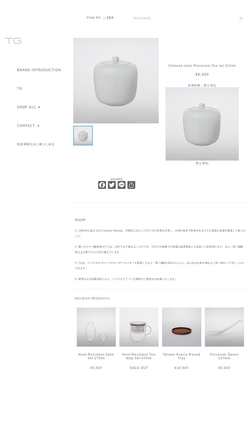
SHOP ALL (29, 107)
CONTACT (28, 126)
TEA (110, 17)
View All (94, 17)
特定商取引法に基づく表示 (36, 144)
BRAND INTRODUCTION (39, 70)
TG (19, 88)
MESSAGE (142, 18)
